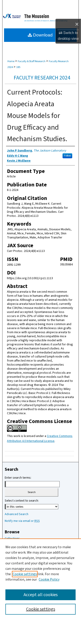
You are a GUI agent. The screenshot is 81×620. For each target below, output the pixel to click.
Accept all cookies (41, 595)
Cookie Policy (49, 579)
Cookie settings (25, 574)
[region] (40, 579)
